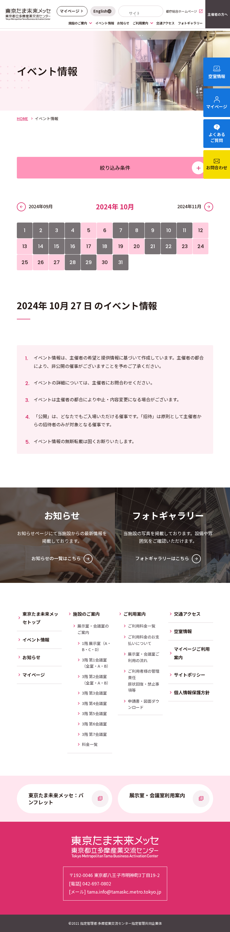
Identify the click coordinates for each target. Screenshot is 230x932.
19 (120, 246)
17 (88, 246)
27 (57, 262)
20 (137, 246)
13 (24, 246)
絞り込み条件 (115, 167)
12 (200, 230)
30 (105, 262)
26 (41, 262)
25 (25, 262)
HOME (22, 118)
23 (185, 246)
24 (200, 246)
